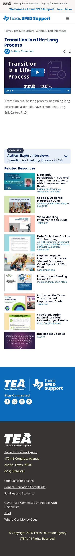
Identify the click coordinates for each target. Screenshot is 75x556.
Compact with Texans (19, 481)
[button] (64, 51)
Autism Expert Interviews (51, 30)
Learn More (64, 9)
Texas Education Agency (20, 452)
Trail (7, 513)
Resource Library (24, 30)
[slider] (37, 91)
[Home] (26, 18)
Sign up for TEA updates (26, 3)
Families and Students (19, 493)
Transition (27, 51)
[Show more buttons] (67, 91)
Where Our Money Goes (20, 520)
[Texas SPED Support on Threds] (29, 401)
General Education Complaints (25, 487)
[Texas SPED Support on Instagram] (22, 401)
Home (8, 30)
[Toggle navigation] (67, 18)
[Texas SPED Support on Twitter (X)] (14, 401)
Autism (15, 51)
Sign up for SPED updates (55, 3)
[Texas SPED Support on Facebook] (7, 401)
